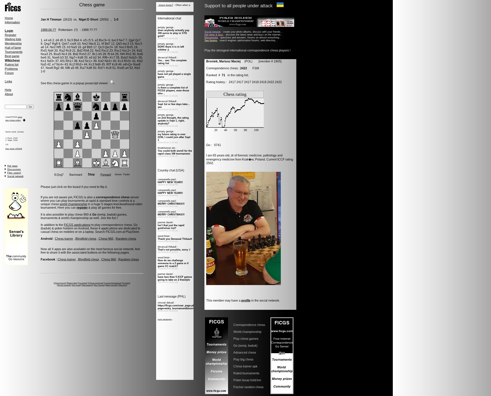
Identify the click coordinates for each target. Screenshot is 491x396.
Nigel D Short (88, 19)
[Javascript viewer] (112, 83)
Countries (82, 283)
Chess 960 (106, 238)
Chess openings (96, 283)
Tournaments (13, 52)
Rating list (11, 64)
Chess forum (59, 283)
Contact (126, 283)
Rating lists (72, 283)
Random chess (126, 238)
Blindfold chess (85, 238)
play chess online (13, 120)
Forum (9, 73)
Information (12, 22)
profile (245, 300)
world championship (73, 204)
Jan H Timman (51, 19)
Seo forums (99, 285)
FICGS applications (77, 225)
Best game (12, 56)
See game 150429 (13, 149)
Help (8, 90)
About (9, 94)
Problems (11, 68)
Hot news (12, 166)
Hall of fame (13, 47)
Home (9, 18)
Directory (123, 285)
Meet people (111, 285)
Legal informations (113, 283)
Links (8, 81)
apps (20, 117)
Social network (15, 176)
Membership (13, 43)
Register (10, 35)
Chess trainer (64, 238)
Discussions (14, 169)
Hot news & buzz (213, 34)
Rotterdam (65, 29)
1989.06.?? (48, 29)
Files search (14, 172)
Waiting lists (13, 39)
